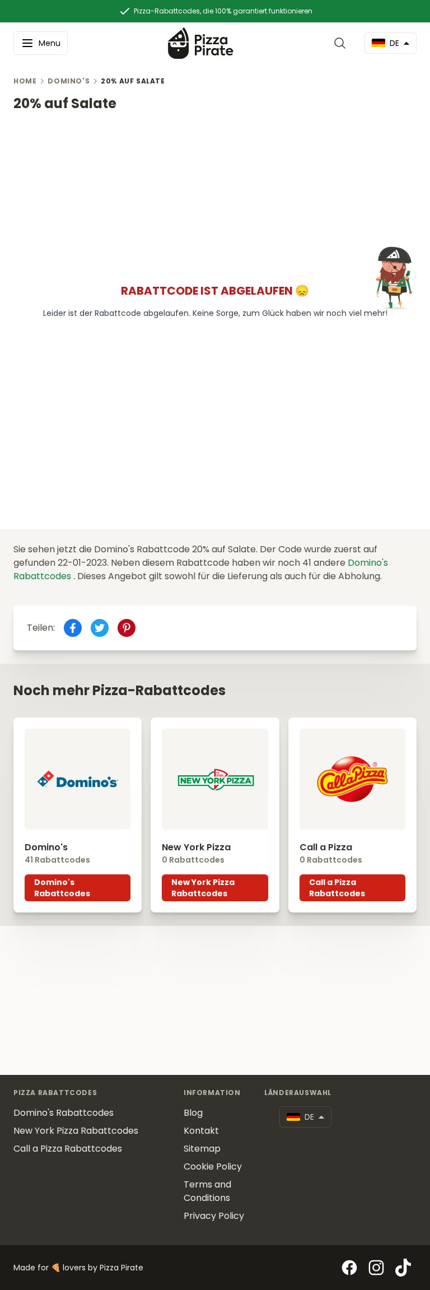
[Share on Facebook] (73, 628)
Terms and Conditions (207, 1191)
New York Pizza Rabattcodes (203, 888)
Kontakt (201, 1130)
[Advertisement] (215, 191)
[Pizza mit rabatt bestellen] (200, 43)
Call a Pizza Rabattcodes (337, 888)
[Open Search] (342, 43)
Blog (193, 1112)
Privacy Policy (214, 1215)
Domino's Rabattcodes (62, 888)
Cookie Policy (213, 1166)
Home (24, 81)
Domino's (69, 81)
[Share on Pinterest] (126, 628)
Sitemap (202, 1148)
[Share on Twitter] (100, 628)
